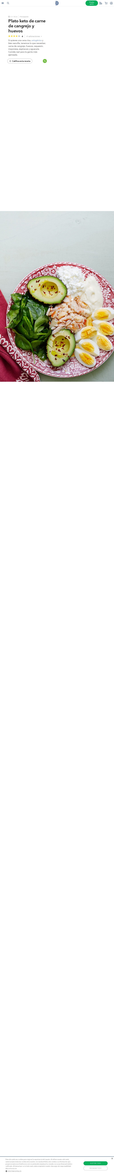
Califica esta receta (21, 61)
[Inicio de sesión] (111, 3)
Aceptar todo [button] (95, 1163)
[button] (39, 1171)
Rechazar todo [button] (95, 1168)
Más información (11, 1168)
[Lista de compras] (106, 3)
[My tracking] (100, 3)
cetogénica (36, 40)
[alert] (57, 1165)
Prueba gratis (91, 3)
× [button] (112, 1158)
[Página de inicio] (57, 3)
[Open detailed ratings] (41, 36)
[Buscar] (8, 3)
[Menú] (2, 3)
